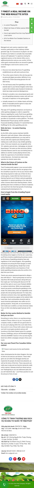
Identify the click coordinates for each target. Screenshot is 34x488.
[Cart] (31, 23)
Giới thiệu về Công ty (8, 386)
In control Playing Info (10, 25)
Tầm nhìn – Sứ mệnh (8, 390)
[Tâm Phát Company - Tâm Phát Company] (7, 3)
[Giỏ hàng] (28, 3)
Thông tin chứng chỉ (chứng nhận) (13, 393)
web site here (13, 146)
